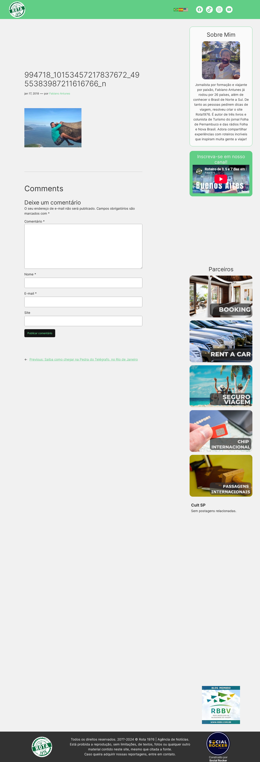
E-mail (30, 293)
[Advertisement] (90, 38)
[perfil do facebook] (199, 9)
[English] (185, 9)
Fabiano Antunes (59, 93)
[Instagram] (219, 9)
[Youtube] (229, 9)
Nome (30, 274)
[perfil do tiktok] (209, 9)
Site (27, 313)
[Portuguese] (176, 9)
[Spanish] (181, 9)
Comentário (34, 221)
